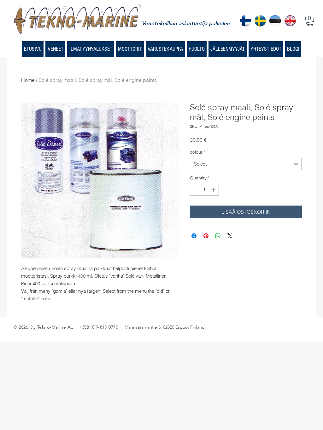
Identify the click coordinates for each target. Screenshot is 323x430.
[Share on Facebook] (194, 236)
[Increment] (214, 189)
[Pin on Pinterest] (206, 236)
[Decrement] (195, 189)
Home (28, 80)
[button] (309, 21)
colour (197, 152)
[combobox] (246, 164)
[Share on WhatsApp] (218, 236)
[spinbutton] (204, 189)
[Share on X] (230, 236)
